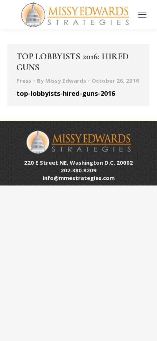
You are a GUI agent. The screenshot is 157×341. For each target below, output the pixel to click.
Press (23, 80)
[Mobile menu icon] (142, 14)
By (61, 80)
